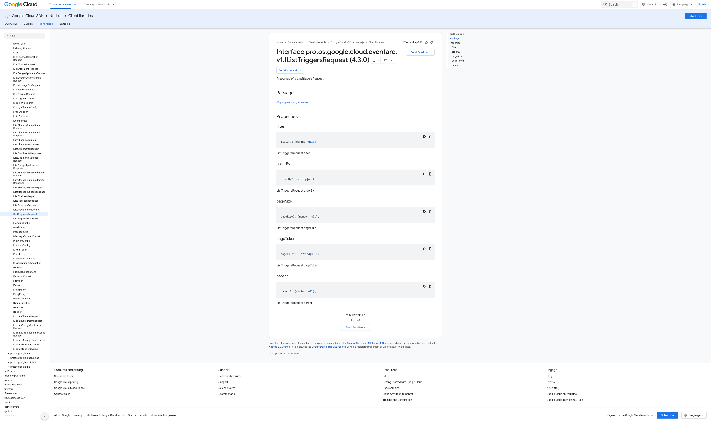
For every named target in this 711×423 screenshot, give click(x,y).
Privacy (78, 415)
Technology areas (60, 4)
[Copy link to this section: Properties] (302, 117)
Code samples (391, 387)
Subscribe (667, 415)
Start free (696, 16)
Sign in (702, 4)
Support (223, 382)
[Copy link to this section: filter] (288, 127)
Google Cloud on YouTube (562, 393)
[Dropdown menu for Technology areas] (76, 4)
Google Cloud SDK (28, 16)
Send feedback (420, 52)
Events (551, 382)
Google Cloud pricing (66, 382)
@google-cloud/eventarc (292, 102)
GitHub (386, 376)
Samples (65, 23)
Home (279, 42)
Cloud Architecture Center (398, 393)
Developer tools (317, 42)
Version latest (290, 70)
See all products (63, 376)
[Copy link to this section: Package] (297, 93)
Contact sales (62, 393)
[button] (24, 353)
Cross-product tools (97, 4)
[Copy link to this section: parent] (291, 276)
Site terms (92, 415)
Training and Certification (397, 399)
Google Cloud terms (112, 415)
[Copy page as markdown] (385, 60)
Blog (549, 376)
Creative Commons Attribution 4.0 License (369, 343)
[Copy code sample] (430, 137)
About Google (62, 415)
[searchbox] (24, 36)
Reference (46, 23)
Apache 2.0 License (279, 346)
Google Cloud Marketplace (69, 387)
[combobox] (619, 4)
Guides (28, 23)
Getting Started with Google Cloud (402, 382)
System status (227, 393)
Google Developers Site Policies (329, 346)
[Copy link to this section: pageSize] (295, 201)
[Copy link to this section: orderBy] (294, 164)
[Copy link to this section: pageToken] (299, 239)
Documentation (296, 42)
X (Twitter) (553, 387)
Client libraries (80, 16)
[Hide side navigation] (44, 416)
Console (652, 4)
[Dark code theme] (424, 137)
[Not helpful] (432, 42)
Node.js (55, 16)
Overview (10, 23)
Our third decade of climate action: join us (152, 415)
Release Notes (226, 387)
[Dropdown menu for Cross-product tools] (114, 4)
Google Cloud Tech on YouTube (565, 399)
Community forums (229, 376)
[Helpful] (426, 42)
